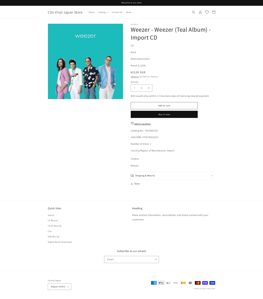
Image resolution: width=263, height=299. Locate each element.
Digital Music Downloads (60, 242)
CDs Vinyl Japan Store (207, 289)
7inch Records (55, 225)
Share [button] (137, 183)
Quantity (134, 82)
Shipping (135, 76)
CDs (50, 231)
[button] (103, 12)
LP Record (53, 220)
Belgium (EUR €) (58, 286)
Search (51, 215)
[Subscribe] (155, 259)
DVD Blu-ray (54, 236)
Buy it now (164, 114)
